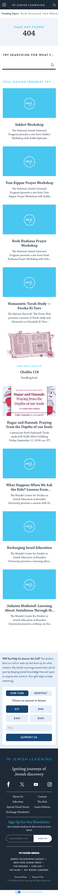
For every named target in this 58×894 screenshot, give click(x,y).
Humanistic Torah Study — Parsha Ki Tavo (29, 306)
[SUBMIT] (52, 66)
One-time (17, 693)
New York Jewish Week (27, 862)
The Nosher (20, 866)
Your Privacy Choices (32, 891)
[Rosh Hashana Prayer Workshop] (29, 219)
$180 (41, 709)
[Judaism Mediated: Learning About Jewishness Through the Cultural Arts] (29, 584)
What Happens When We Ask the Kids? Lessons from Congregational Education (29, 487)
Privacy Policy (21, 877)
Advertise (18, 801)
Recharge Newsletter (18, 812)
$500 (41, 718)
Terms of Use (37, 877)
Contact (42, 796)
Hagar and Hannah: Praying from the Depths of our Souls (29, 425)
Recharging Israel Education (29, 548)
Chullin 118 (29, 372)
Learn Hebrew (42, 807)
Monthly (40, 693)
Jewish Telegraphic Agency (27, 859)
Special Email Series (18, 807)
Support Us (29, 737)
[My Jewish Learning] (29, 761)
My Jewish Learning (36, 870)
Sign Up (42, 838)
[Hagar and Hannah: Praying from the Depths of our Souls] (29, 401)
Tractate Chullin (29, 366)
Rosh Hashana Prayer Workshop (29, 243)
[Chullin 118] (29, 345)
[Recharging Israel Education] (29, 526)
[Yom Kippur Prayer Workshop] (29, 161)
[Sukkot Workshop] (29, 103)
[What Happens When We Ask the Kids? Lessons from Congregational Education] (29, 463)
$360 (17, 718)
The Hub (42, 801)
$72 (17, 709)
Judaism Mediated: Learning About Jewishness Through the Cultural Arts (29, 608)
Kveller (36, 866)
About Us (18, 796)
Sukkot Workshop (29, 125)
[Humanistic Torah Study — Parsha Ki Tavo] (29, 282)
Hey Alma (14, 870)
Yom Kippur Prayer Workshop (29, 183)
